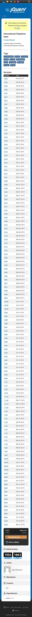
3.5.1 (5, 93)
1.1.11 (6, 404)
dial (7, 59)
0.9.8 (5, 477)
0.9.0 (5, 510)
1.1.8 (5, 414)
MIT (7, 588)
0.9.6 (5, 484)
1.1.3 (5, 433)
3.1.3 (5, 235)
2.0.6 (5, 334)
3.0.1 (5, 279)
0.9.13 (6, 466)
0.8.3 (5, 513)
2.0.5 (5, 338)
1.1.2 (5, 436)
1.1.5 (5, 425)
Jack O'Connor (10, 40)
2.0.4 (5, 345)
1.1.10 (6, 407)
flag (14, 65)
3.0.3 (5, 257)
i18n (18, 57)
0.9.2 (5, 506)
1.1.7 (5, 418)
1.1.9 (5, 411)
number (13, 62)
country (25, 57)
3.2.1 (5, 202)
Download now (14, 537)
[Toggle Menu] (29, 1)
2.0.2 (5, 360)
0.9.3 (5, 499)
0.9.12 (6, 469)
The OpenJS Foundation (21, 615)
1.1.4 (5, 429)
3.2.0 (5, 213)
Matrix (26, 607)
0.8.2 (5, 517)
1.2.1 (5, 382)
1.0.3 (5, 455)
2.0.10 (6, 301)
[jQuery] (4, 1)
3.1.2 (5, 246)
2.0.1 (5, 367)
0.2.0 (5, 520)
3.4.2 (5, 151)
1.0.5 (5, 447)
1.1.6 (5, 422)
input (7, 65)
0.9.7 (5, 480)
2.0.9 (5, 312)
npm (18, 28)
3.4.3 (5, 137)
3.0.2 (5, 268)
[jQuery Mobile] (11, 1)
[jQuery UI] (7, 1)
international (9, 57)
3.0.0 (5, 290)
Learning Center (17, 607)
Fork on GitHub (14, 542)
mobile (21, 62)
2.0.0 (5, 374)
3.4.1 (5, 166)
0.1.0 (5, 524)
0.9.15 (6, 458)
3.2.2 (5, 192)
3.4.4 (5, 122)
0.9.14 (6, 462)
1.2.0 (5, 389)
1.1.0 (5, 444)
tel (6, 62)
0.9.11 (6, 473)
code (13, 59)
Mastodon (17, 610)
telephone (21, 59)
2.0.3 (5, 352)
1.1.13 (6, 396)
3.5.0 (5, 107)
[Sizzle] (14, 1)
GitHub (8, 607)
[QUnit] (18, 1)
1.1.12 (6, 400)
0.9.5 (5, 488)
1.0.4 (5, 451)
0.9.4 (5, 491)
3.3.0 (5, 181)
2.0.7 (5, 327)
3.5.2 (5, 78)
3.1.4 (5, 224)
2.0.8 (5, 319)
